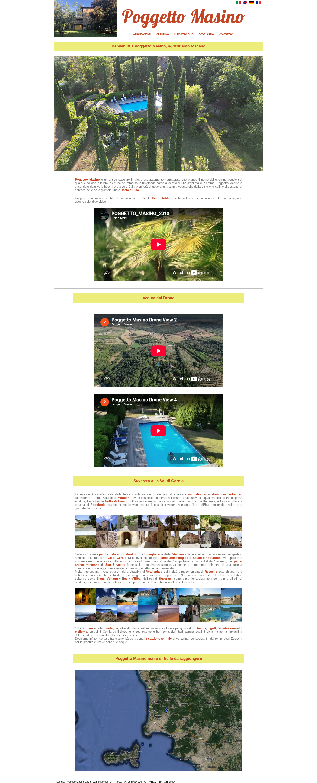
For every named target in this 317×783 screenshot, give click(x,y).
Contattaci (226, 34)
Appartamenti (142, 34)
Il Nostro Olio (184, 34)
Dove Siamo (206, 34)
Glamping (162, 34)
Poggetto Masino (183, 16)
